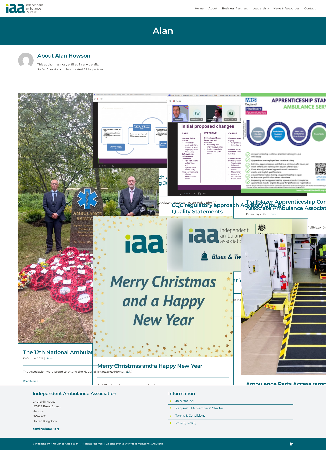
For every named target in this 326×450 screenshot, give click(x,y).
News (49, 358)
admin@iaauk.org (46, 429)
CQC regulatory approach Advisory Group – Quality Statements (228, 208)
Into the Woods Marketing (134, 443)
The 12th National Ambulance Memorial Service (85, 352)
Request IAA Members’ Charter (199, 408)
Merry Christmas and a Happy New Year (149, 366)
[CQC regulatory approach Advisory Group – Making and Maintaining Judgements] (163, 130)
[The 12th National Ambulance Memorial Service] (88, 218)
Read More (30, 380)
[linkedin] (291, 443)
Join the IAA (184, 401)
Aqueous (157, 443)
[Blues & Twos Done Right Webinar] (237, 245)
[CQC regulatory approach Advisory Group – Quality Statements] (237, 144)
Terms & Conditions (190, 415)
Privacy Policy (185, 423)
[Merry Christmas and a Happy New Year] (163, 286)
